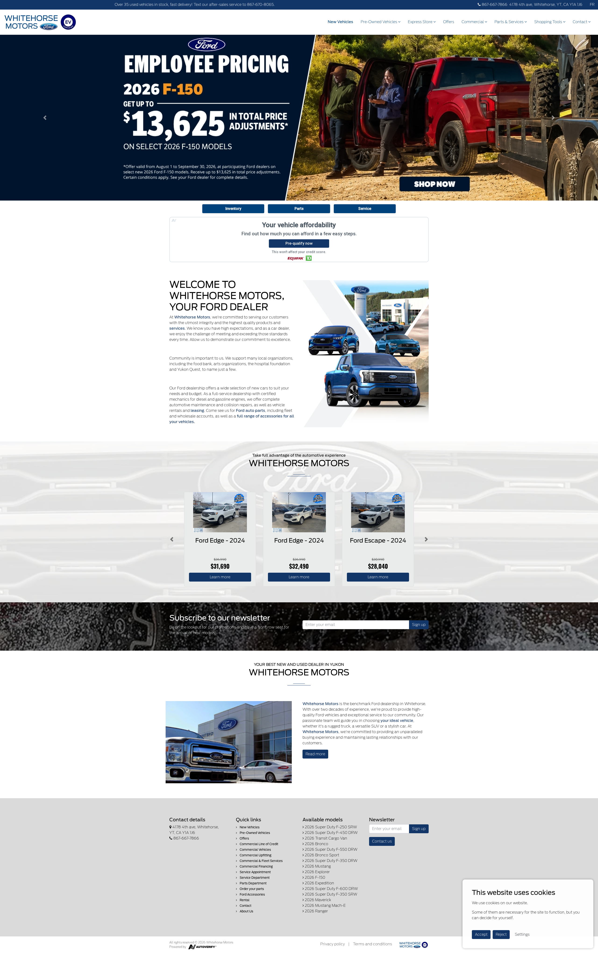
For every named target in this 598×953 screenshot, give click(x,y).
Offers (448, 22)
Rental (244, 900)
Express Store (420, 22)
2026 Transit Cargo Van (325, 838)
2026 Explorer (317, 872)
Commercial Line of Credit (258, 844)
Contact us (382, 841)
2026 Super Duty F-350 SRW (330, 894)
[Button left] (171, 539)
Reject (501, 934)
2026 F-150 (314, 877)
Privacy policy (332, 944)
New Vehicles (340, 22)
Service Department (254, 877)
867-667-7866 (494, 4)
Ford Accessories (252, 894)
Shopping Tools (548, 22)
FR (592, 4)
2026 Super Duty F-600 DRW (331, 888)
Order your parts (251, 889)
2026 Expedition (319, 883)
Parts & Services (509, 22)
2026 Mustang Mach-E (325, 905)
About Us (246, 911)
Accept (481, 934)
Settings (522, 934)
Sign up (419, 624)
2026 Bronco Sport (321, 855)
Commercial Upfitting (255, 855)
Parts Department (253, 883)
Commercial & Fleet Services (261, 861)
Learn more (220, 577)
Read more (315, 754)
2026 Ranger (316, 911)
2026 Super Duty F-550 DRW (330, 849)
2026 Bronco (316, 844)
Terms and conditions (372, 944)
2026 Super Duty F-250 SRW (330, 827)
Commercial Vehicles (255, 849)
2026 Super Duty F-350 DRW (330, 860)
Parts (299, 208)
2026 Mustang (317, 866)
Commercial (473, 22)
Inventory (233, 208)
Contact (580, 22)
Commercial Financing (256, 866)
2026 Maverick (317, 900)
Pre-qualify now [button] (299, 243)
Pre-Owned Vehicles (379, 22)
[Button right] (426, 539)
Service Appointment (255, 872)
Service (364, 208)
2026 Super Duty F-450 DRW (331, 832)
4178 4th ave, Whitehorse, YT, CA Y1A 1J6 (545, 4)
